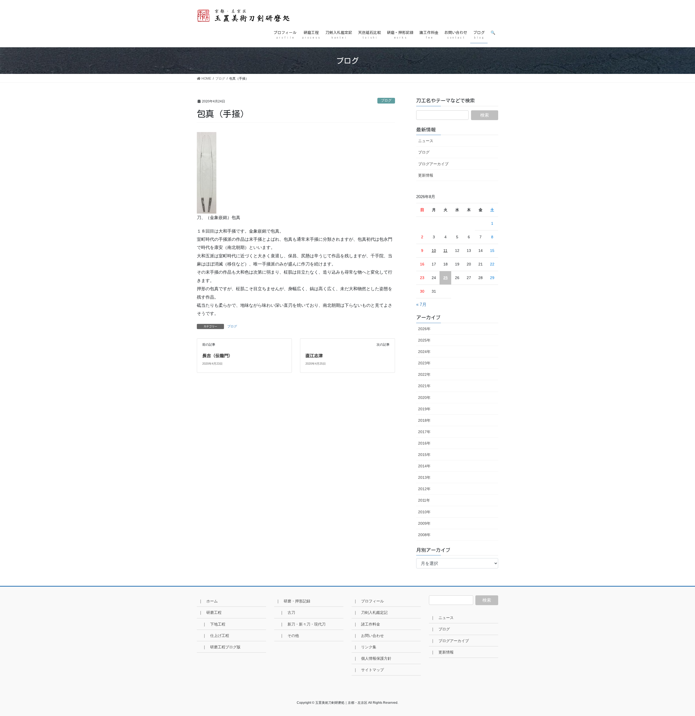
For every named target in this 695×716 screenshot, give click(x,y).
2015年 (424, 454)
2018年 (424, 420)
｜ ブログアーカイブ (450, 641)
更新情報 (425, 175)
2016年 (424, 443)
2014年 (424, 466)
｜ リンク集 (364, 647)
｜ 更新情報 (442, 652)
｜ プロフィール (368, 601)
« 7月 (421, 304)
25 (445, 278)
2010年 (424, 512)
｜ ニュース (442, 617)
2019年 (424, 409)
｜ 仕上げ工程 (216, 635)
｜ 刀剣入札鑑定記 (370, 612)
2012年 (424, 489)
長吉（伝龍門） (217, 356)
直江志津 (314, 356)
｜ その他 (289, 635)
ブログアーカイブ (433, 164)
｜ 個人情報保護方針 (372, 658)
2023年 (424, 363)
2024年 (424, 351)
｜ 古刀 (287, 612)
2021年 (424, 386)
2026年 (424, 329)
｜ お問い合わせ (368, 635)
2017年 (424, 432)
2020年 (424, 397)
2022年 (424, 374)
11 (445, 250)
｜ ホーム (208, 601)
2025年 (424, 340)
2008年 (424, 535)
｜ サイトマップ (368, 670)
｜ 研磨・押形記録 (293, 601)
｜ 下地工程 (214, 624)
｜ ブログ (440, 629)
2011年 (424, 500)
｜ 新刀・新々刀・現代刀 (303, 624)
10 (434, 250)
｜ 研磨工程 (210, 612)
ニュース (425, 141)
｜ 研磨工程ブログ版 (222, 647)
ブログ (386, 100)
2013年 (424, 477)
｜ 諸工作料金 (366, 624)
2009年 (424, 523)
